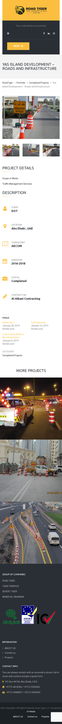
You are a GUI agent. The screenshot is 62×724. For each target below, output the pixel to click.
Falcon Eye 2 (8, 322)
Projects (9, 657)
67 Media (31, 711)
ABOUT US (10, 648)
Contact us (10, 653)
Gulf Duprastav (38, 322)
